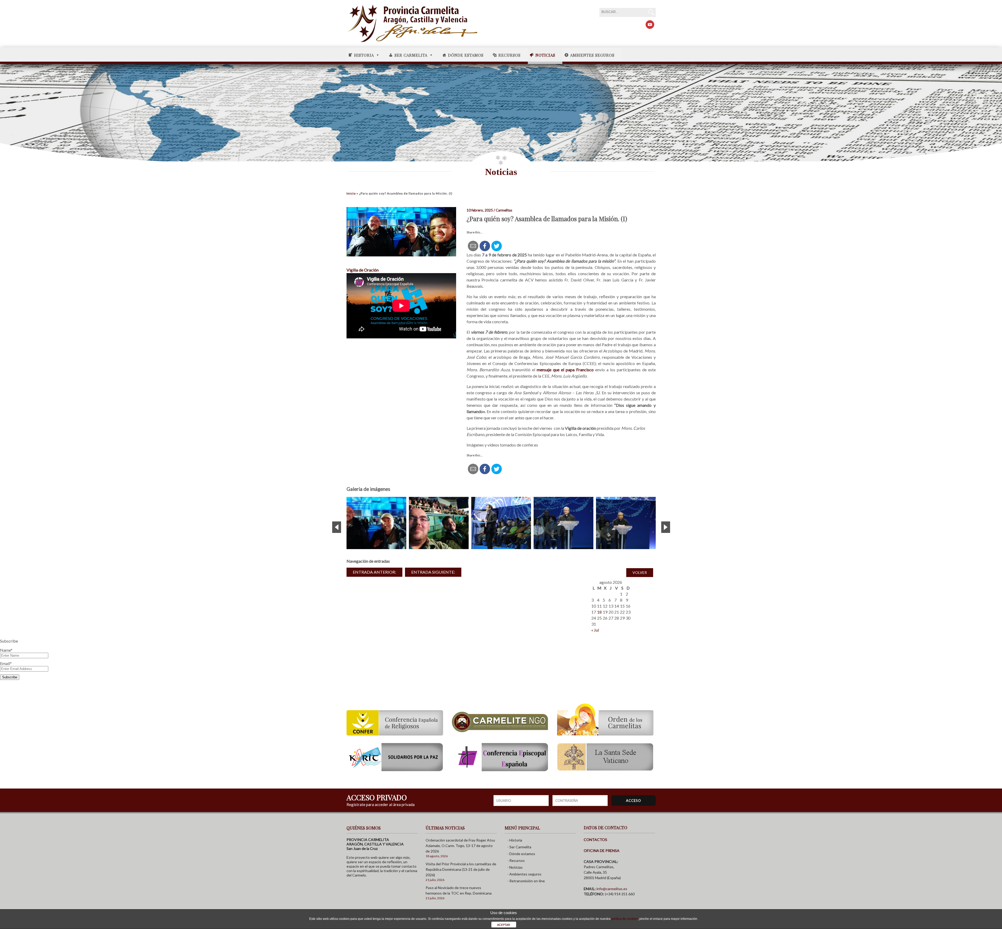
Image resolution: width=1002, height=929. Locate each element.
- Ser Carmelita (519, 847)
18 (599, 611)
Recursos (509, 55)
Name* (6, 650)
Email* (6, 663)
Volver (640, 572)
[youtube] (649, 24)
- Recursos (516, 860)
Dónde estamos (466, 55)
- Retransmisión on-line (526, 881)
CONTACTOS (595, 839)
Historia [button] (364, 55)
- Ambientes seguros (524, 874)
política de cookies (624, 919)
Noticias (545, 55)
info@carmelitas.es (612, 888)
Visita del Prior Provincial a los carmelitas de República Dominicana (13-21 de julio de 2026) (461, 869)
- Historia (514, 840)
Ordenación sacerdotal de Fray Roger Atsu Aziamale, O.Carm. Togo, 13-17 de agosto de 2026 (460, 845)
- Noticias (515, 867)
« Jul (595, 629)
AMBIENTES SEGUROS (592, 55)
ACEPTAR (503, 924)
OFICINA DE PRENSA (601, 850)
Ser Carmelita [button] (411, 55)
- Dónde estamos (521, 853)
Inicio (351, 193)
